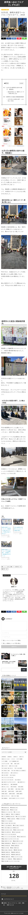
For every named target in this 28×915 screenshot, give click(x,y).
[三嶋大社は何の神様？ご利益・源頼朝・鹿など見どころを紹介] (7, 684)
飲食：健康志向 (4, 798)
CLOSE (21, 83)
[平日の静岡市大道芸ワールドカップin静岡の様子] (18, 522)
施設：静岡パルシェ (5, 784)
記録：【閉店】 (15, 847)
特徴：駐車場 (20, 786)
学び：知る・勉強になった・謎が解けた (19, 770)
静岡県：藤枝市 (19, 793)
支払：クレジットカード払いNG (7, 777)
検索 (24, 669)
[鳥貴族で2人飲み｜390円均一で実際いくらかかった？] (7, 697)
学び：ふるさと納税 (18, 768)
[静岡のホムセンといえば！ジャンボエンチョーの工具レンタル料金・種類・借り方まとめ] (7, 737)
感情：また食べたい (14, 772)
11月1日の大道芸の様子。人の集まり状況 (16, 100)
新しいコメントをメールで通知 (12, 640)
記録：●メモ (6, 847)
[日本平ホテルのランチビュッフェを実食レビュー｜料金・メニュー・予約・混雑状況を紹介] (7, 724)
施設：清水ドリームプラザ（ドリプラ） (9, 782)
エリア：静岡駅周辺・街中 (16, 566)
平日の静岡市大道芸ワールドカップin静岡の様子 (18, 529)
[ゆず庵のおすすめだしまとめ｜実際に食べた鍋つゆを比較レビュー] (7, 711)
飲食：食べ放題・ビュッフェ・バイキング (16, 798)
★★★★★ (4, 756)
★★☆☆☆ (21, 756)
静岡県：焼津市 (12, 793)
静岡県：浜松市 (4, 793)
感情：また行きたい (5, 772)
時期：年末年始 (13, 786)
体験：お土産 (16, 763)
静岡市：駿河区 (11, 791)
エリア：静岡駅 (4, 761)
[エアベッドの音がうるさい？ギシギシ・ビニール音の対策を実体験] (20, 684)
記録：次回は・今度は (7, 850)
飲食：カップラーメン (17, 856)
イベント (17, 812)
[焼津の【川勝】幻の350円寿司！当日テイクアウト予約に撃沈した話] (20, 711)
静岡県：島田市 (18, 791)
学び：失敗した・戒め (6, 770)
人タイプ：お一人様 (5, 763)
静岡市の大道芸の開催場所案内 (15, 96)
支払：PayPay (12, 775)
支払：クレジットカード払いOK (7, 779)
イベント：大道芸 (6, 566)
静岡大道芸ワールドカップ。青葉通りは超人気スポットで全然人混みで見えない (6, 530)
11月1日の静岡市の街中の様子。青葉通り (14, 88)
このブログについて (8, 899)
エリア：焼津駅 (6, 814)
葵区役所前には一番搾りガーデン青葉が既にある (16, 92)
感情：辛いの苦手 (5, 775)
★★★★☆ (10, 756)
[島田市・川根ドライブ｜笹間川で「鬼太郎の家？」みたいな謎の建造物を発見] (20, 697)
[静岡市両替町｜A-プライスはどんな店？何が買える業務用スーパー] (20, 737)
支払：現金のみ (18, 779)
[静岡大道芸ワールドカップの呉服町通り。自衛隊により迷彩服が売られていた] (6, 544)
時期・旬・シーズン (5, 786)
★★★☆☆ (16, 756)
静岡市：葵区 (5, 569)
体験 (11, 763)
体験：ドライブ (21, 818)
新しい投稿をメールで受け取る (12, 643)
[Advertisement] (14, 303)
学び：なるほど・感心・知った (7, 768)
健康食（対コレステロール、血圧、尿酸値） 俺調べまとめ (13, 904)
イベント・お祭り (5, 9)
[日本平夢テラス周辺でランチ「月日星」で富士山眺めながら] (20, 724)
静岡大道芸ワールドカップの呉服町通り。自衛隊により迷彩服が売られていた (6, 552)
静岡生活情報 (9, 887)
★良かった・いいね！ (7, 812)
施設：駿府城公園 (14, 784)
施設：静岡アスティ (21, 782)
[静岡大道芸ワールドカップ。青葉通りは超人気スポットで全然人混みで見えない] (6, 522)
